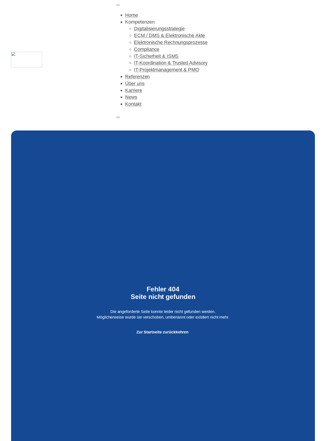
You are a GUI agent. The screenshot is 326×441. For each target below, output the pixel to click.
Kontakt (133, 104)
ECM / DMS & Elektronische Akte (169, 35)
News (131, 97)
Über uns (134, 83)
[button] (298, 59)
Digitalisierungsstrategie (159, 28)
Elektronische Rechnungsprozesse (171, 42)
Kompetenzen (140, 22)
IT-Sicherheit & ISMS (156, 56)
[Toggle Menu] (118, 5)
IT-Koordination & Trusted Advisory (171, 63)
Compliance (146, 49)
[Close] (118, 117)
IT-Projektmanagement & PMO (166, 69)
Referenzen (137, 76)
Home (131, 15)
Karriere (133, 90)
